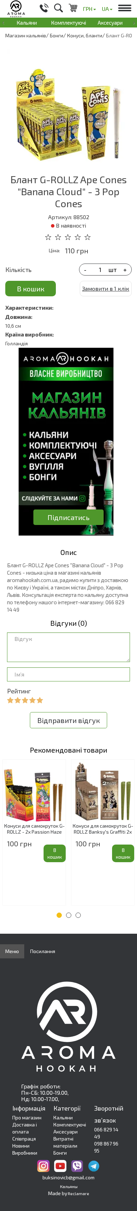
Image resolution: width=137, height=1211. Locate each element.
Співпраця (24, 1139)
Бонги (60, 1153)
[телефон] (44, 9)
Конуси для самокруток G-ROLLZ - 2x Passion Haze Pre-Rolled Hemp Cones (34, 829)
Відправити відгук (68, 720)
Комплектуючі (68, 22)
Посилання (42, 951)
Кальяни (27, 22)
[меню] (124, 9)
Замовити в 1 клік (105, 288)
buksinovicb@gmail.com (68, 1177)
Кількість (18, 269)
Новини (21, 1146)
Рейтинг (19, 691)
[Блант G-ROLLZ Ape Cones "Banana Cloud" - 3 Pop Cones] (68, 104)
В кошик (30, 288)
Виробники (24, 1153)
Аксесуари (110, 22)
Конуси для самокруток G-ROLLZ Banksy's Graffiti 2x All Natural (103, 829)
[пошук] (58, 9)
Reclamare (78, 1193)
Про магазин (26, 1117)
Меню (12, 951)
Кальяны (69, 1186)
